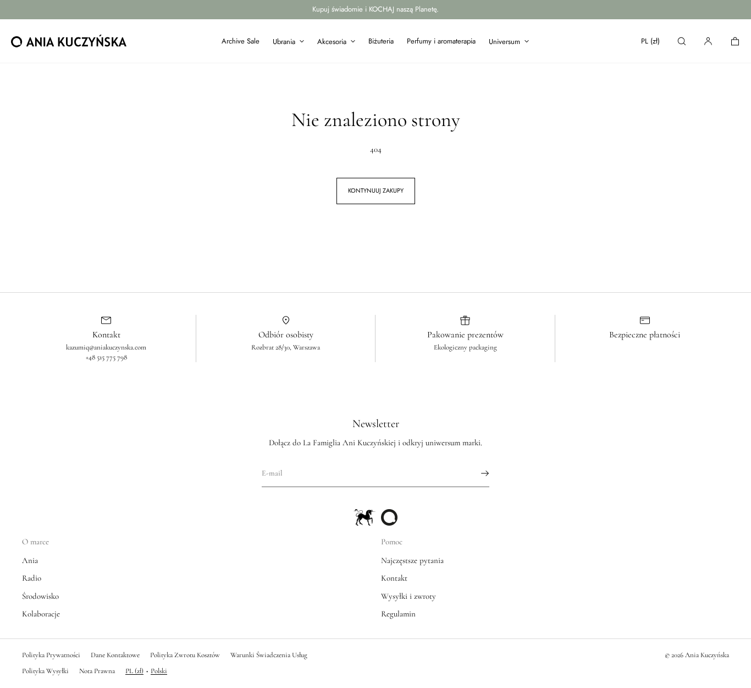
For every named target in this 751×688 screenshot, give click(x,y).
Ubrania (284, 41)
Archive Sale (240, 41)
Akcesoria (331, 41)
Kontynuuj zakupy (376, 190)
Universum (504, 41)
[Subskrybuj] (475, 473)
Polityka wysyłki (45, 671)
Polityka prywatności (51, 655)
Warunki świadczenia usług (268, 655)
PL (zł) (650, 41)
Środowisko (40, 596)
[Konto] (708, 41)
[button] (682, 41)
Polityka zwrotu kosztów (185, 655)
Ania (30, 560)
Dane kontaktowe (115, 655)
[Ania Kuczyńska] (68, 41)
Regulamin (398, 614)
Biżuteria (381, 41)
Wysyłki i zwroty (408, 596)
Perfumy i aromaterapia (441, 41)
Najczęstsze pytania (412, 560)
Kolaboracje (41, 614)
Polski (159, 671)
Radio (31, 578)
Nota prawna (97, 671)
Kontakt (394, 578)
